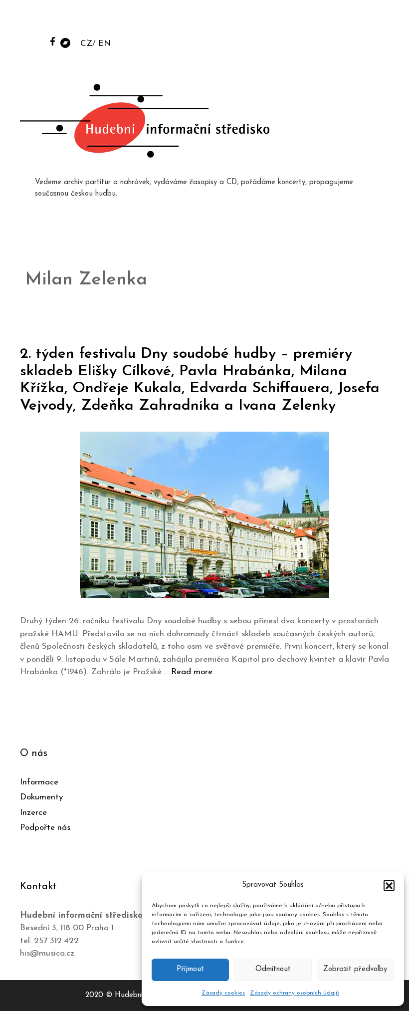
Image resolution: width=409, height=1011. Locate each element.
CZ (86, 43)
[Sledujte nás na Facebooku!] (52, 41)
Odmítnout (273, 969)
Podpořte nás (45, 827)
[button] (389, 885)
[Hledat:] (325, 20)
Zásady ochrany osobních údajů (294, 993)
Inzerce (33, 812)
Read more (191, 672)
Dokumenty (41, 797)
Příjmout (190, 969)
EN (104, 43)
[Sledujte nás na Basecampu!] (65, 42)
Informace (39, 782)
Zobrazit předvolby (355, 969)
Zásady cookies (223, 993)
